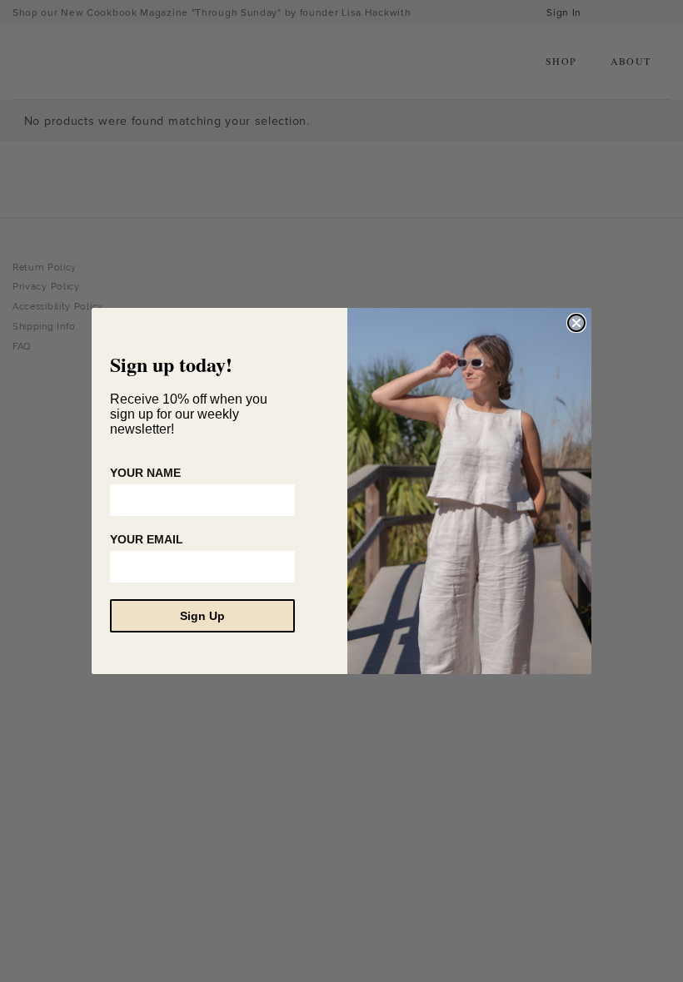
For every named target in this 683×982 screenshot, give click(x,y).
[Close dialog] (576, 323)
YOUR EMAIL (146, 539)
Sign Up (202, 615)
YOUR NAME (145, 472)
